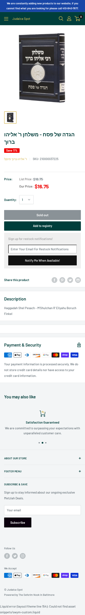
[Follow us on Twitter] (15, 556)
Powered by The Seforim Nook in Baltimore (29, 594)
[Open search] (61, 18)
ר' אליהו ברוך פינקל (15, 159)
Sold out (42, 215)
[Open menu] (6, 18)
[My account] (69, 18)
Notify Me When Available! (42, 260)
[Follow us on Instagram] (23, 556)
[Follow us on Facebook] (7, 556)
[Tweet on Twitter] (70, 280)
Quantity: (10, 200)
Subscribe (17, 522)
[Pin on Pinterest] (62, 280)
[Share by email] (78, 280)
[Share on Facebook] (54, 280)
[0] (77, 18)
